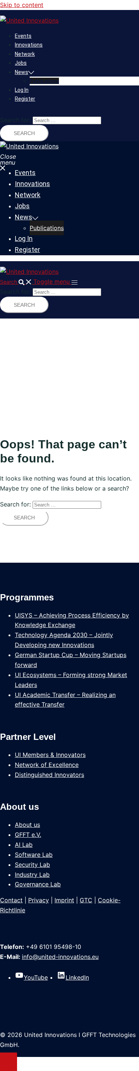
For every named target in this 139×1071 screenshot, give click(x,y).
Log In (22, 90)
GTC (86, 900)
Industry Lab (32, 874)
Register (25, 99)
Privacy (38, 900)
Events (23, 36)
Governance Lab (38, 884)
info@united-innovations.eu (60, 956)
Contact (11, 900)
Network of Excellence (47, 764)
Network (25, 54)
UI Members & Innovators (50, 754)
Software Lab (34, 854)
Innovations (29, 45)
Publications (44, 81)
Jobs (21, 63)
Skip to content (21, 5)
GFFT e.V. (28, 834)
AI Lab (24, 844)
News (21, 72)
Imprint (64, 900)
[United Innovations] (29, 20)
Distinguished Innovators (49, 774)
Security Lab (32, 864)
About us (27, 824)
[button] (16, 282)
